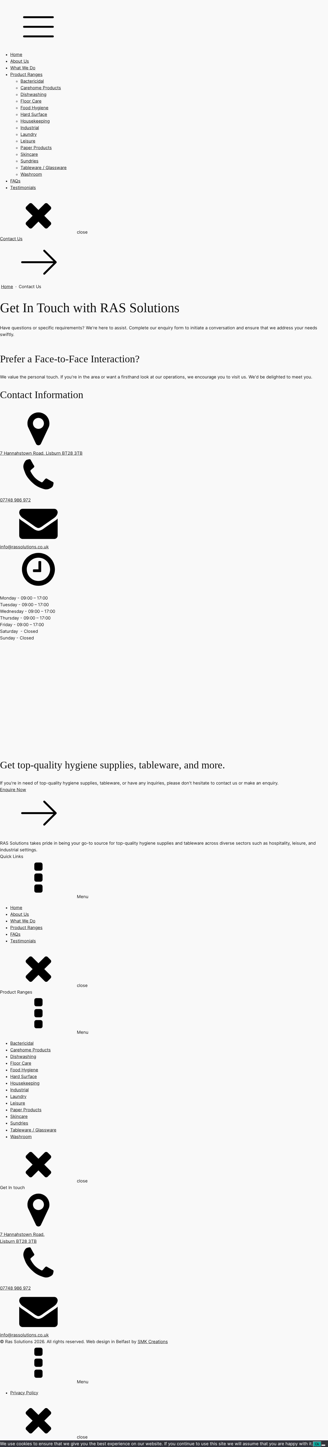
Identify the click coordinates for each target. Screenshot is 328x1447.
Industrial (29, 127)
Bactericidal (32, 81)
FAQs (15, 180)
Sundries (29, 161)
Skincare (29, 154)
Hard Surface (33, 114)
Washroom (31, 174)
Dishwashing (33, 94)
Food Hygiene (34, 107)
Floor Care (31, 101)
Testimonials (23, 187)
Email (7, 715)
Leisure (27, 141)
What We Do (22, 67)
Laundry (28, 134)
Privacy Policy (24, 1392)
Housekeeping (35, 121)
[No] (323, 1445)
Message (11, 733)
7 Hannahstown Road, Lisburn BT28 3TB (41, 453)
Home (16, 54)
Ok (317, 1444)
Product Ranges (26, 74)
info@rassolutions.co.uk (24, 546)
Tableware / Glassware (43, 167)
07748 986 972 (15, 500)
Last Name (12, 708)
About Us (19, 61)
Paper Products (36, 147)
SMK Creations (153, 1341)
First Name (13, 701)
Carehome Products (40, 87)
